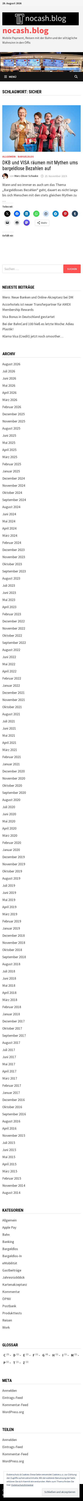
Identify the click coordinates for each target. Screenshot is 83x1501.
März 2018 (9, 1000)
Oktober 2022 (12, 635)
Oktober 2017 (12, 1028)
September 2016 (14, 1114)
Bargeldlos (26, 156)
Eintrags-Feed (12, 1397)
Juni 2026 (9, 378)
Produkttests (12, 1313)
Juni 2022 (9, 657)
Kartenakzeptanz (14, 1284)
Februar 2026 (11, 407)
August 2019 (11, 878)
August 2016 (11, 1121)
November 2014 (13, 1185)
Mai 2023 (8, 600)
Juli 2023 (8, 585)
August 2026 (11, 364)
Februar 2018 (11, 1007)
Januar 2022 (11, 685)
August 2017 (11, 1042)
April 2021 (9, 742)
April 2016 (9, 1128)
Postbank (9, 1306)
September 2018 (14, 957)
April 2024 (9, 528)
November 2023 (13, 557)
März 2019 (9, 914)
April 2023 (9, 607)
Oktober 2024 (12, 492)
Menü (12, 77)
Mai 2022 (8, 664)
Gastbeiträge (11, 1270)
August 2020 (11, 800)
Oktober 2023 (12, 564)
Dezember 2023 (13, 550)
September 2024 (14, 500)
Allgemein (9, 156)
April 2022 (9, 671)
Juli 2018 (8, 971)
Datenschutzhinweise (22, 1484)
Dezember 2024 (13, 478)
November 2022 (13, 628)
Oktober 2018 (12, 950)
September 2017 (14, 1035)
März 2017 (9, 1078)
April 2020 (9, 828)
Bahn (6, 1234)
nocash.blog (25, 30)
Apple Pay (9, 1227)
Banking (8, 1241)
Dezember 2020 (13, 771)
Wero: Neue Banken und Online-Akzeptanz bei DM (37, 297)
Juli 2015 (8, 1142)
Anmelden (9, 1390)
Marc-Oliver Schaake (26, 176)
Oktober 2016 (12, 1107)
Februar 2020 (11, 842)
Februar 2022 (11, 678)
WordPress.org (13, 1412)
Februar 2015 (11, 1178)
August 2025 (11, 428)
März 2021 (9, 750)
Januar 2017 (11, 1092)
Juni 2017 (9, 1057)
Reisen (7, 1320)
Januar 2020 (11, 850)
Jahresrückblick (13, 1277)
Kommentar (11, 1291)
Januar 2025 (11, 471)
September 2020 (14, 792)
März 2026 (9, 399)
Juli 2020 (8, 807)
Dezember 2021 (13, 692)
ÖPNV (6, 1299)
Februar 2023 (11, 614)
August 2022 (11, 650)
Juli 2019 (8, 885)
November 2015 (13, 1135)
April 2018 (9, 992)
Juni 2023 (9, 592)
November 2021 (13, 700)
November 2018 (13, 942)
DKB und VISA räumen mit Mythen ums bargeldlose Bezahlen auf (40, 165)
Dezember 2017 (13, 1021)
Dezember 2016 (13, 1100)
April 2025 (9, 450)
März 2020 (9, 835)
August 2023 (11, 578)
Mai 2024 (8, 521)
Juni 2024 (9, 514)
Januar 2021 (11, 764)
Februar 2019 (11, 921)
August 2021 (11, 714)
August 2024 (11, 507)
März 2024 (9, 535)
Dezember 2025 (13, 414)
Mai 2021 (8, 735)
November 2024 (13, 485)
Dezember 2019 (13, 857)
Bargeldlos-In (12, 1256)
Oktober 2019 (12, 871)
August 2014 (11, 1192)
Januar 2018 (11, 1014)
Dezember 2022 (13, 621)
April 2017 (9, 1071)
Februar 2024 (11, 542)
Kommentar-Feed (15, 1405)
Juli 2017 (8, 1050)
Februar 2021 (11, 757)
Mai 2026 (8, 385)
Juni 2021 (9, 728)
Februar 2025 (11, 464)
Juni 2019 (9, 892)
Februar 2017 (11, 1085)
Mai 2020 (8, 821)
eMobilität (9, 1263)
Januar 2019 (11, 928)
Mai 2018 (8, 985)
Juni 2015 (9, 1150)
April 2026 (9, 392)
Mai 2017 (8, 1064)
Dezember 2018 (13, 935)
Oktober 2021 (12, 707)
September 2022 (14, 642)
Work (6, 1327)
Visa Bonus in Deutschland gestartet (28, 316)
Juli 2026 (8, 371)
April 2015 (9, 1164)
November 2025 (13, 421)
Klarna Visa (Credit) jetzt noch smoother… (33, 336)
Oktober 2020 (12, 785)
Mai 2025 (8, 442)
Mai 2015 (8, 1157)
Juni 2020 (9, 814)
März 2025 (9, 457)
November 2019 (13, 864)
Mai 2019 (8, 900)
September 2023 (14, 571)
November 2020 (13, 778)
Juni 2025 (9, 435)
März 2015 (9, 1171)
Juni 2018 (9, 978)
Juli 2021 (8, 721)
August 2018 (11, 964)
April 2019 (9, 907)
